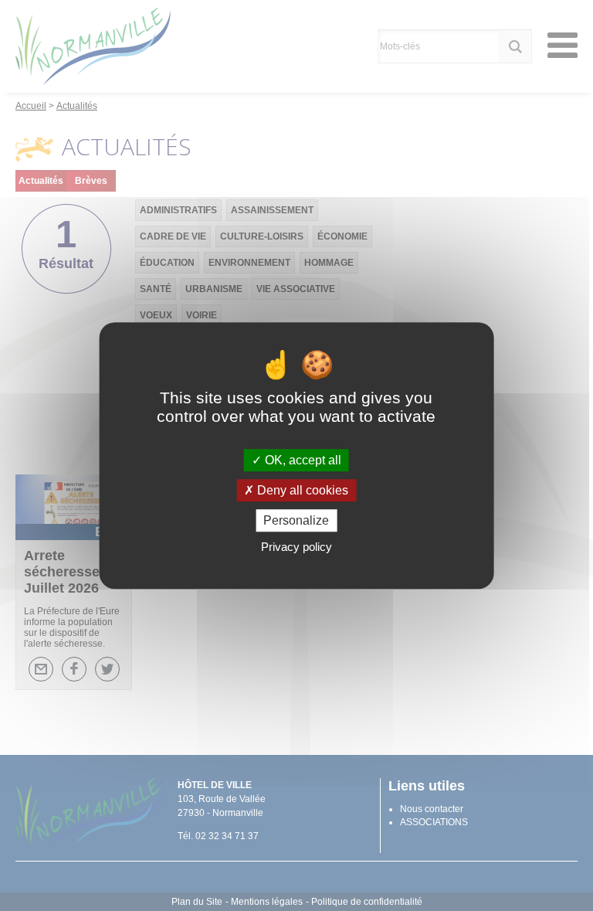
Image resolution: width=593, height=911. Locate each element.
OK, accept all (301, 460)
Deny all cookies (301, 490)
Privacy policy (296, 546)
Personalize (296, 520)
